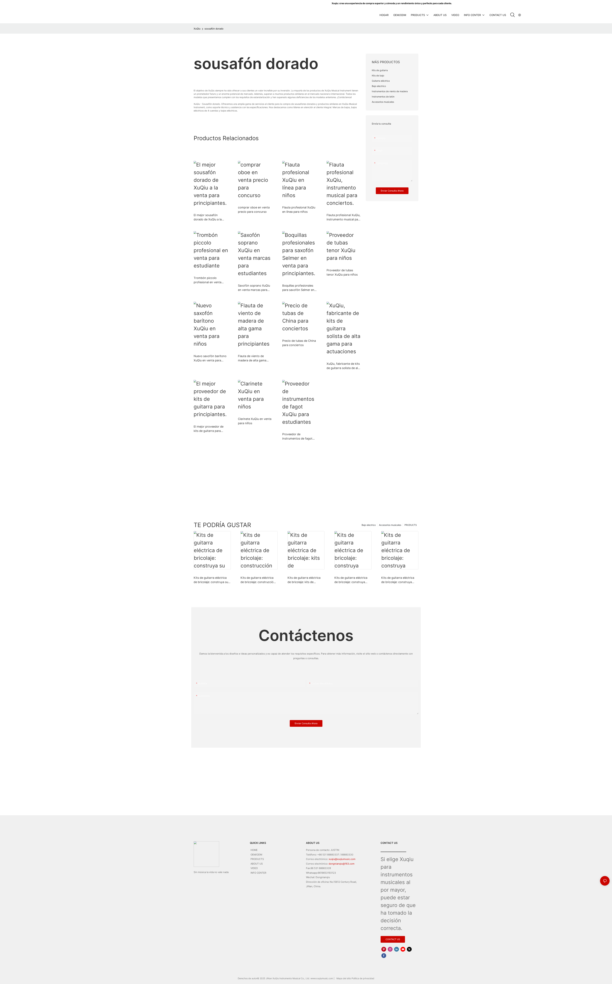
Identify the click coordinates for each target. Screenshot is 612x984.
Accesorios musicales (390, 525)
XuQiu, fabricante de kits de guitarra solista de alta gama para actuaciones (344, 366)
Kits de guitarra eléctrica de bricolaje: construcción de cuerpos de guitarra (257, 580)
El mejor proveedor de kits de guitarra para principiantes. (208, 429)
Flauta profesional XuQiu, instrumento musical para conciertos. (344, 217)
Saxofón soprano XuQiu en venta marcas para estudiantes (254, 288)
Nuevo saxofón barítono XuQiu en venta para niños (210, 358)
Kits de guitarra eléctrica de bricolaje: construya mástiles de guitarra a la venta (397, 580)
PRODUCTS (410, 525)
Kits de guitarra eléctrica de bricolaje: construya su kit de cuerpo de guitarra (211, 580)
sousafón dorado (213, 28)
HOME (254, 849)
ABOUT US (257, 863)
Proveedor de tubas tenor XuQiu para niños (342, 272)
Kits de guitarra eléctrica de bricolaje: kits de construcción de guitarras (305, 580)
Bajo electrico (369, 525)
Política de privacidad (363, 978)
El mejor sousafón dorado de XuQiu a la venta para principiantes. (210, 217)
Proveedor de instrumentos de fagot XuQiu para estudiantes (297, 437)
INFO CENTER (258, 872)
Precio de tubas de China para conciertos (299, 343)
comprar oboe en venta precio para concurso (254, 209)
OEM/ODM (256, 854)
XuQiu (197, 28)
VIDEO (254, 868)
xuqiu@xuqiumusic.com (342, 859)
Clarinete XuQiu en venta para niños (254, 421)
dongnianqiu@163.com (341, 863)
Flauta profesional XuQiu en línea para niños (298, 209)
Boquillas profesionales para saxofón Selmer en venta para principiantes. (299, 288)
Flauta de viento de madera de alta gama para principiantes (252, 358)
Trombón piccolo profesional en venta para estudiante (207, 280)
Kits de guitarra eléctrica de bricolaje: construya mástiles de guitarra (350, 580)
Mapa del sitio (344, 978)
